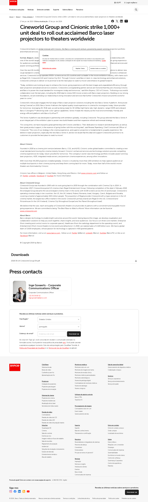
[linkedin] (121, 21)
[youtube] (28, 491)
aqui (64, 342)
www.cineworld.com (28, 211)
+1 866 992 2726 (59, 480)
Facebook (40, 176)
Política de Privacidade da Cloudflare (32, 348)
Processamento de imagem (83, 406)
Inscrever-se (74, 334)
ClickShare (45, 364)
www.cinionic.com (89, 173)
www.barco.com (53, 233)
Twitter (25, 176)
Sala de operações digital (115, 364)
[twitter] (117, 21)
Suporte (56, 10)
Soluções (45, 425)
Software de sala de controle (84, 394)
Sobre (110, 439)
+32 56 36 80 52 (34, 296)
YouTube (50, 176)
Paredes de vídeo (47, 412)
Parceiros (79, 10)
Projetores (45, 381)
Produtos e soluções (16, 10)
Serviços (110, 376)
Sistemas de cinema (48, 395)
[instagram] (10, 491)
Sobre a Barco (68, 10)
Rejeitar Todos (80, 68)
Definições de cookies (49, 68)
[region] (74, 62)
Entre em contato (43, 10)
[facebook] (112, 21)
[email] (126, 21)
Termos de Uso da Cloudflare (59, 348)
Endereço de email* (26, 333)
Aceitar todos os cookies (98, 68)
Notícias (31, 10)
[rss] (23, 491)
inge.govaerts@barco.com (38, 298)
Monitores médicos (81, 364)
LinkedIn (32, 176)
